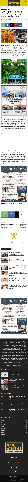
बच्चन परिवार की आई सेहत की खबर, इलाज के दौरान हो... (17, 403)
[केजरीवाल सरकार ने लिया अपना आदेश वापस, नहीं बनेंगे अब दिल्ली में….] (4, 411)
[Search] (26, 2)
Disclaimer (11, 476)
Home (2, 7)
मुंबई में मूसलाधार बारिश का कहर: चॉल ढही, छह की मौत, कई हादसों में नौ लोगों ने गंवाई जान (17, 267)
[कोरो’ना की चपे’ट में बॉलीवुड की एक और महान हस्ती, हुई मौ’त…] (4, 397)
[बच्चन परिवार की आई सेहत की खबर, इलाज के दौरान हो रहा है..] (4, 404)
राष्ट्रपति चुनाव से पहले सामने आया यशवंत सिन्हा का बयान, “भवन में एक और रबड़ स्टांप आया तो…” (7, 226)
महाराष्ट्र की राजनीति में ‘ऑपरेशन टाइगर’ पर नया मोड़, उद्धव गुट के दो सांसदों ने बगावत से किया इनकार (18, 273)
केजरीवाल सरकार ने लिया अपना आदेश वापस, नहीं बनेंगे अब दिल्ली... (17, 410)
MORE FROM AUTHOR (17, 249)
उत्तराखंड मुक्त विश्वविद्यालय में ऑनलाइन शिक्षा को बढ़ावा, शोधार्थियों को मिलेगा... (17, 386)
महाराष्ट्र (9, 9)
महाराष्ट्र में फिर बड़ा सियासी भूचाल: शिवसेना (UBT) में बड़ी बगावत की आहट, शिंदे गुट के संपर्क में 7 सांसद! (18, 286)
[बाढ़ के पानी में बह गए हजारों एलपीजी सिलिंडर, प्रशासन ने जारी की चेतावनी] (4, 260)
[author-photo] (14, 239)
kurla (14, 203)
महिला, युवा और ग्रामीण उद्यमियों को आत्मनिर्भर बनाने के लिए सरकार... (17, 380)
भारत (6, 9)
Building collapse (9, 203)
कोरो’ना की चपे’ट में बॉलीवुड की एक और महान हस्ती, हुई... (17, 397)
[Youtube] (15, 471)
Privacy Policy (16, 476)
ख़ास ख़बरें (6, 7)
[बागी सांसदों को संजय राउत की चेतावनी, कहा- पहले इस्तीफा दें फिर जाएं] (4, 280)
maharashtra (19, 203)
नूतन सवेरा (4, 19)
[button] (2, 2)
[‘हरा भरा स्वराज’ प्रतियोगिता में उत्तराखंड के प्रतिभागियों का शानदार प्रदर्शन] (4, 374)
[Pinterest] (16, 25)
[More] (24, 25)
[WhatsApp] (3, 25)
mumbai (3, 205)
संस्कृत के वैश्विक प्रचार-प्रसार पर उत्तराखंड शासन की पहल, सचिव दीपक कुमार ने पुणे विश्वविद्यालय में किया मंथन (16, 254)
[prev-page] (2, 292)
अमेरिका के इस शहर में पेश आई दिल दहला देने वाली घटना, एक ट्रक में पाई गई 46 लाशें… (21, 226)
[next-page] (4, 292)
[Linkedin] (20, 25)
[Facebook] (7, 25)
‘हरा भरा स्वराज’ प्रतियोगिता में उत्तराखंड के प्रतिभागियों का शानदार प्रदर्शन (16, 373)
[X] (12, 25)
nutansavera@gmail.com (16, 462)
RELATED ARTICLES (6, 249)
